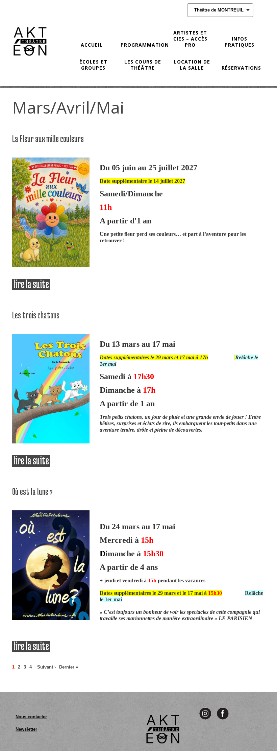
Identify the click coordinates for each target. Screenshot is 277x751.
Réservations (241, 68)
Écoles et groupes (93, 64)
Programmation (142, 45)
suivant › (46, 667)
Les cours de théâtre (142, 64)
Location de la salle (192, 64)
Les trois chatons (35, 315)
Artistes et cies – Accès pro (190, 38)
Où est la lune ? (32, 491)
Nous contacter (31, 716)
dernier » (68, 667)
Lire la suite (32, 284)
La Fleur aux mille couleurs (48, 139)
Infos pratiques (239, 41)
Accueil (92, 45)
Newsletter (26, 729)
